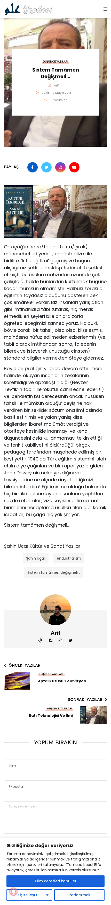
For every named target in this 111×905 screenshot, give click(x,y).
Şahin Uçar (35, 558)
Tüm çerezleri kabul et (55, 881)
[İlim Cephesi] (29, 8)
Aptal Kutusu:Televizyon (62, 681)
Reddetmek (79, 895)
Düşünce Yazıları (55, 61)
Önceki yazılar (25, 665)
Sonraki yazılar (85, 699)
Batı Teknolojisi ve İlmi (51, 715)
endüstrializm (69, 558)
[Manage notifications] (13, 891)
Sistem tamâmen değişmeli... (53, 572)
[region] (55, 871)
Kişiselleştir (28, 895)
